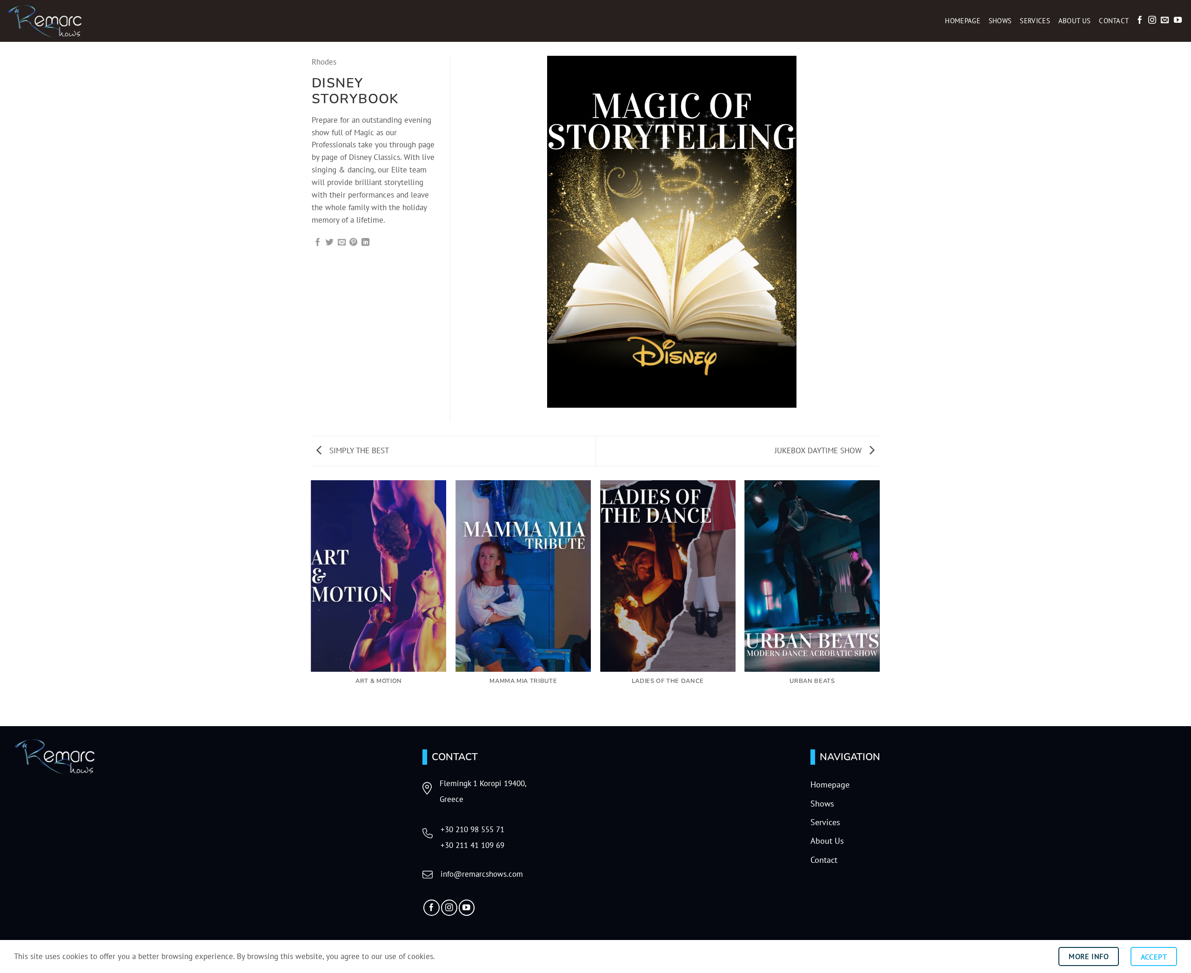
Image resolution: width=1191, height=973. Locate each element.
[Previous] (312, 602)
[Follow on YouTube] (1178, 20)
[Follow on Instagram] (1152, 20)
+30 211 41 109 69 (472, 845)
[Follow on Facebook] (1140, 20)
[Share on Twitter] (330, 242)
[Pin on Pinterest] (353, 242)
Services (1035, 20)
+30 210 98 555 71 (472, 829)
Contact (1114, 20)
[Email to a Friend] (342, 242)
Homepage (962, 20)
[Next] (879, 602)
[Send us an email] (1165, 20)
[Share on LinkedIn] (365, 242)
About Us (1074, 20)
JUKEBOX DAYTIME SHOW (819, 450)
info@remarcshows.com (482, 874)
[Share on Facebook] (317, 242)
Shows (1000, 20)
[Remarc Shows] (53, 21)
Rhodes (324, 62)
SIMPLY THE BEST (358, 450)
